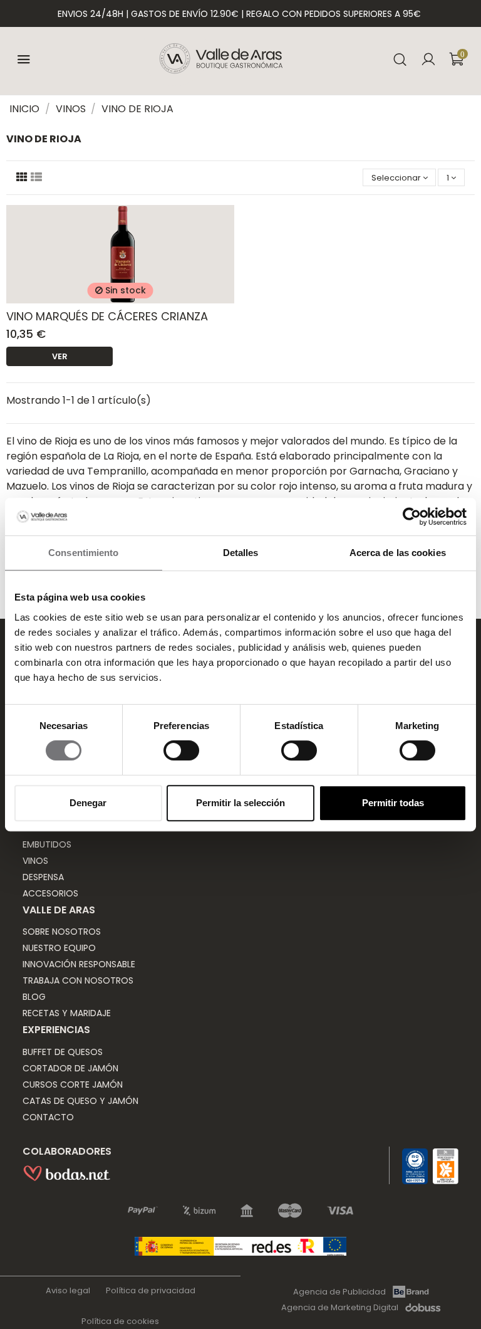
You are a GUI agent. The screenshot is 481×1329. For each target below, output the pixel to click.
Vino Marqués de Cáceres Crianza (107, 316)
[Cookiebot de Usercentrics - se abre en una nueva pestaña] (412, 516)
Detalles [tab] (241, 552)
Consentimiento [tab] (83, 552)
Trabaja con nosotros (78, 980)
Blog (34, 996)
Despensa (43, 877)
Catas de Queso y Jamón (80, 1100)
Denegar (88, 802)
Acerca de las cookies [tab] (397, 552)
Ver (60, 356)
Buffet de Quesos (63, 1052)
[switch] (181, 750)
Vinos (35, 860)
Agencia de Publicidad (339, 1291)
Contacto (48, 1117)
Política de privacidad (150, 1290)
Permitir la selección (240, 802)
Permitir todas (393, 802)
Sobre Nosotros (62, 931)
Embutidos (47, 844)
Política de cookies (120, 1321)
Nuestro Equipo (59, 947)
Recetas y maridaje (67, 1013)
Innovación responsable (79, 964)
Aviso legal (68, 1290)
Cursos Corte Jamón (73, 1084)
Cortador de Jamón (70, 1068)
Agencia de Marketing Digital (339, 1307)
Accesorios (50, 893)
